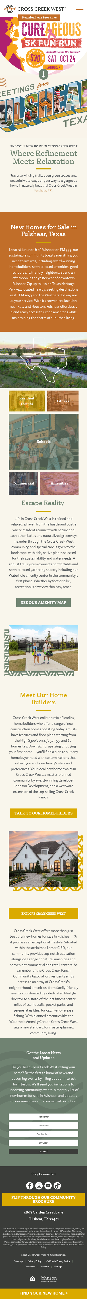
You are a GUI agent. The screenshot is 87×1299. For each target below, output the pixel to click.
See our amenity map (43, 602)
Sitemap (18, 1261)
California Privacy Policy (58, 1261)
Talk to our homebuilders (43, 813)
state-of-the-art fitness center (52, 999)
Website (44, 1266)
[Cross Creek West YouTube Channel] (48, 1186)
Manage (58, 1266)
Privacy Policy (68, 1244)
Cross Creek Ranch (56, 970)
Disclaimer (30, 1266)
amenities (54, 1016)
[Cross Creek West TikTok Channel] (57, 1186)
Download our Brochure (39, 17)
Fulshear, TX (43, 190)
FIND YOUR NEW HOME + (43, 1293)
